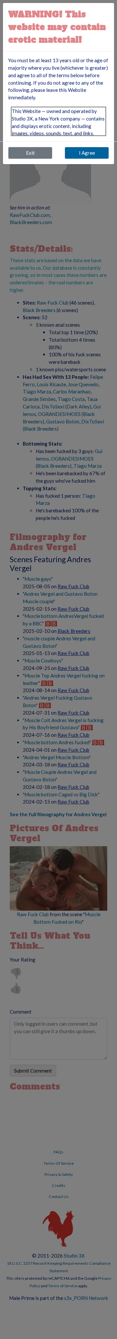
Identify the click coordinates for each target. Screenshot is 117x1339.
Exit (30, 153)
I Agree (87, 153)
